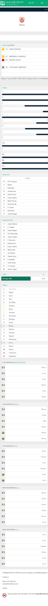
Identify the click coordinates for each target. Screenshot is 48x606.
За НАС (4, 588)
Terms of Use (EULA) (9, 581)
